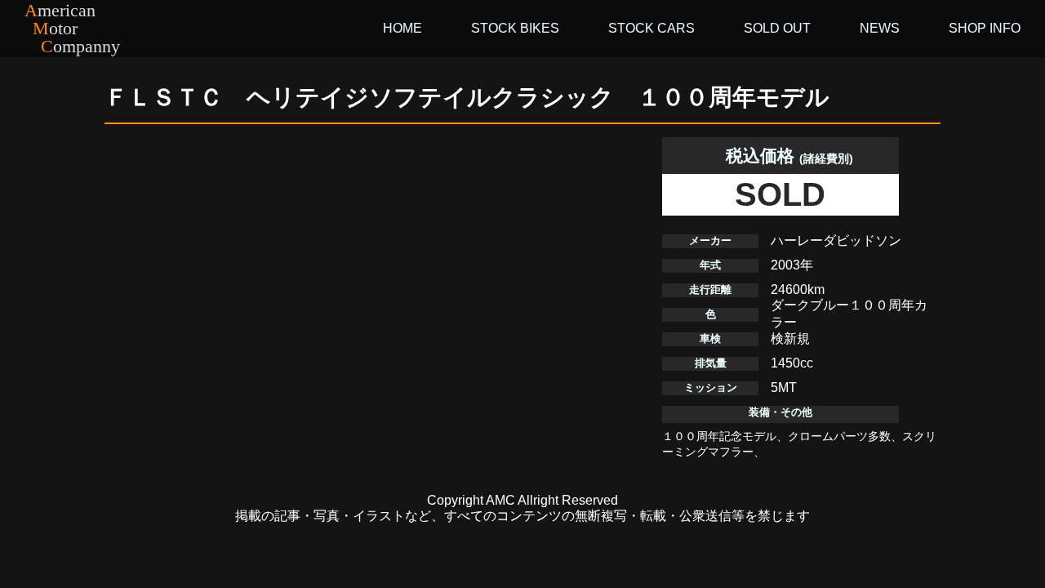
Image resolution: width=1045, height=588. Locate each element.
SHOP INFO (985, 28)
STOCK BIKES (515, 28)
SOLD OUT (777, 28)
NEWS (880, 28)
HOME (402, 28)
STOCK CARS (651, 28)
